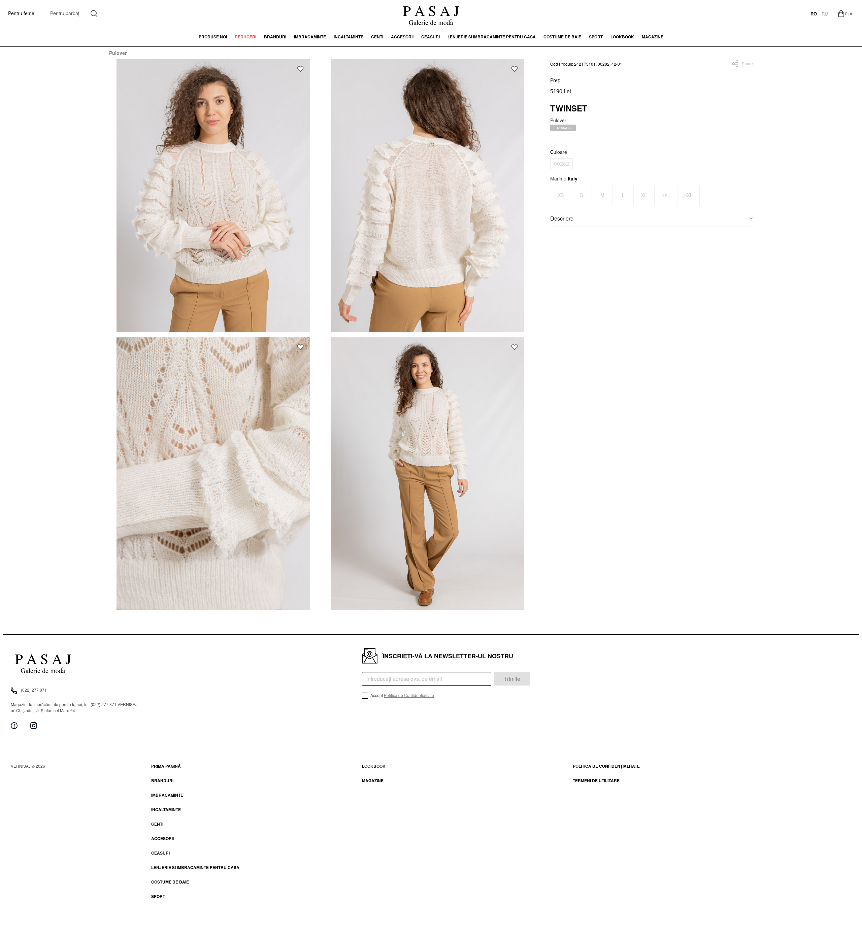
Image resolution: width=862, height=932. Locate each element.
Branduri (275, 37)
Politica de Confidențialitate (409, 695)
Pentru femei (21, 13)
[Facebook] (14, 725)
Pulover (118, 52)
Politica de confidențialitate (606, 766)
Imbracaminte (310, 37)
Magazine (652, 37)
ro (813, 13)
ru (825, 13)
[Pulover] (213, 195)
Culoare (558, 151)
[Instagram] (33, 725)
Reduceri (245, 37)
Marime (563, 178)
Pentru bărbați (65, 13)
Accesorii (402, 37)
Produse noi (213, 37)
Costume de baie (562, 37)
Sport (158, 896)
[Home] (431, 13)
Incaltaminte (348, 37)
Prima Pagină (166, 766)
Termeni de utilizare (596, 780)
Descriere (561, 218)
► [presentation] (749, 195)
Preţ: (555, 80)
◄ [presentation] (554, 195)
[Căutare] (94, 12)
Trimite (512, 679)
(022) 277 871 (34, 690)
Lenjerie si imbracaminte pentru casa (491, 37)
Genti (377, 37)
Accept (401, 695)
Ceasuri (430, 37)
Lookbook (374, 766)
